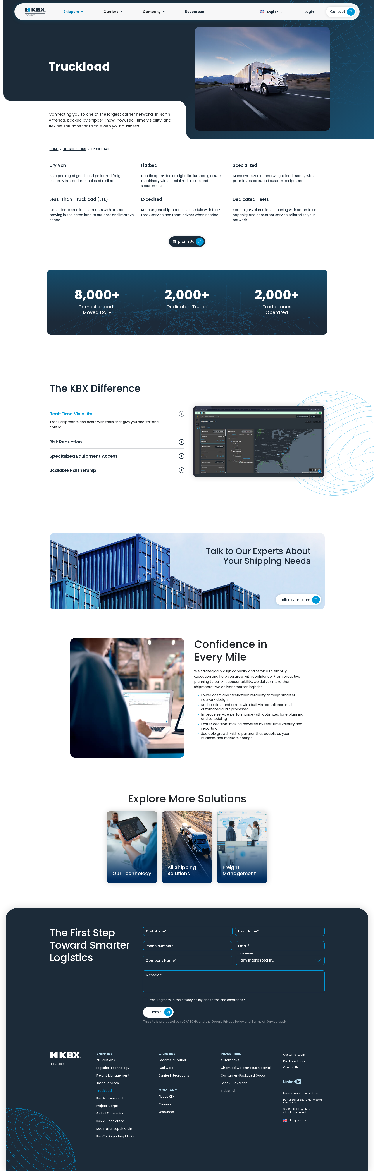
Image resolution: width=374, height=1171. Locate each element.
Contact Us (291, 1067)
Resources (167, 1112)
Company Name (161, 960)
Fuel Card (166, 1068)
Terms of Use (310, 1093)
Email (243, 946)
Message (154, 975)
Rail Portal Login (294, 1061)
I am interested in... (248, 953)
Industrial (228, 1091)
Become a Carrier (172, 1060)
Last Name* (248, 931)
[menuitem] (71, 11)
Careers (165, 1104)
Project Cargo (107, 1106)
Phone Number (159, 946)
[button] (124, 1054)
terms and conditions (226, 1000)
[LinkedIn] (292, 1081)
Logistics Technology (112, 1068)
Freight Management (113, 1075)
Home (54, 149)
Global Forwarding (110, 1113)
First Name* (156, 931)
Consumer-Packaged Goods (243, 1075)
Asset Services (107, 1083)
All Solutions (74, 149)
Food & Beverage (234, 1083)
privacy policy (192, 1000)
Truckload (104, 1091)
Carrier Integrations (174, 1075)
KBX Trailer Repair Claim (115, 1128)
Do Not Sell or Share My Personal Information (302, 1101)
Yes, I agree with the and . (197, 1000)
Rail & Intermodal (109, 1098)
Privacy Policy (233, 1021)
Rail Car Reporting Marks (115, 1136)
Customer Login (294, 1054)
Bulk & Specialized (110, 1121)
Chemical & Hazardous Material (246, 1068)
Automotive (230, 1060)
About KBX (167, 1096)
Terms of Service (264, 1021)
